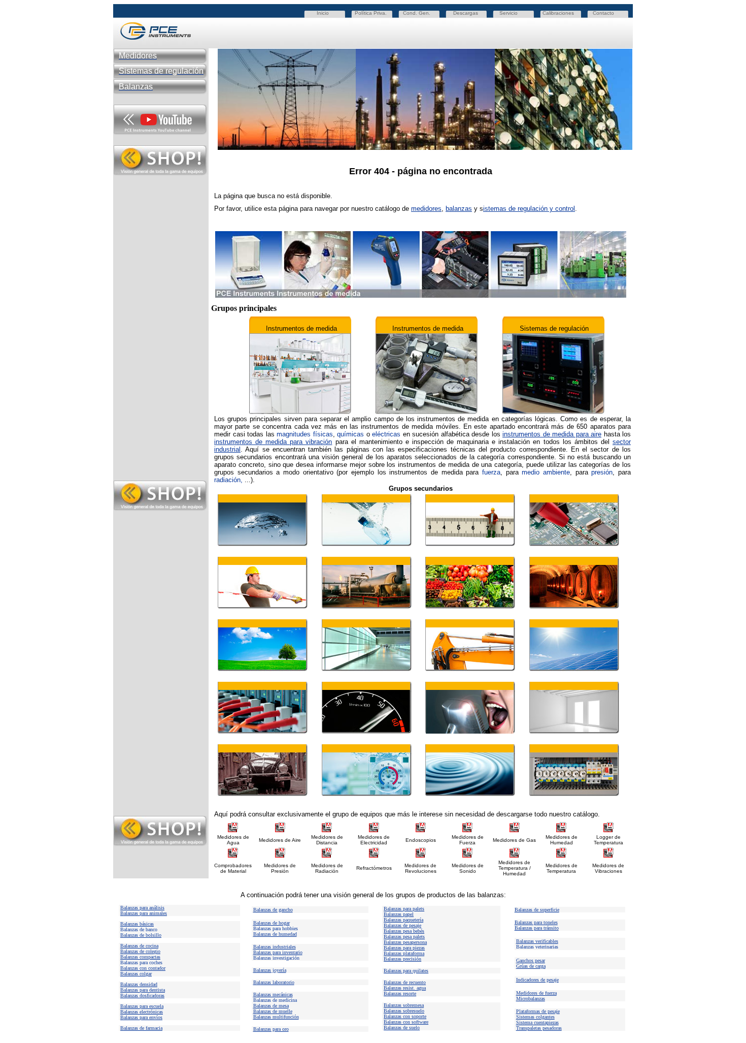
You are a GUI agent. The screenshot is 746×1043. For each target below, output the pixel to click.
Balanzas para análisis (142, 907)
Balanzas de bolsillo (140, 935)
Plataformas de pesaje (538, 1011)
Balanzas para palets (404, 908)
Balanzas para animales (143, 913)
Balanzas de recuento (405, 982)
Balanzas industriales (274, 947)
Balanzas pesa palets (404, 936)
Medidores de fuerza (536, 993)
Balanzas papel (399, 914)
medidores (426, 208)
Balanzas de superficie (537, 909)
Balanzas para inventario (277, 952)
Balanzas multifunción (276, 1017)
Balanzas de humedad (275, 934)
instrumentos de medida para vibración (273, 442)
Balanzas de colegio (140, 951)
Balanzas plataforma (404, 953)
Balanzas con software (406, 1022)
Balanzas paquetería (403, 920)
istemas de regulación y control (529, 208)
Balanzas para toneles (536, 922)
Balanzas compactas (140, 957)
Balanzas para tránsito (537, 928)
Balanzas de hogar (271, 923)
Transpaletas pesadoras (539, 1028)
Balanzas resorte (400, 993)
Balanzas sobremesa (404, 1005)
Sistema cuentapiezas (537, 1022)
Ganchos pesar (530, 960)
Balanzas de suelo (402, 1027)
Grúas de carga (531, 966)
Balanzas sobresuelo (404, 1011)
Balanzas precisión (402, 959)
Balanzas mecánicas (273, 994)
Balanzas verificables (537, 941)
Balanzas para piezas (404, 948)
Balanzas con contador (142, 968)
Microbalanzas (530, 998)
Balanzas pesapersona (405, 942)
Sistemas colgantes (535, 1017)
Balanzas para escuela (141, 1006)
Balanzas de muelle (272, 1011)
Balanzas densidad (138, 984)
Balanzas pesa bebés (404, 931)
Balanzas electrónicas (141, 1012)
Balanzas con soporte (405, 1016)
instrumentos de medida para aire (551, 434)
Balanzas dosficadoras (142, 995)
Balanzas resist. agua (405, 988)
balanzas (459, 208)
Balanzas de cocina (139, 946)
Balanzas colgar (136, 973)
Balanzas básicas (137, 924)
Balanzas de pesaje (402, 925)
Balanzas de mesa (271, 1005)
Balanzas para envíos (141, 1017)
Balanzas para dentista (142, 990)
